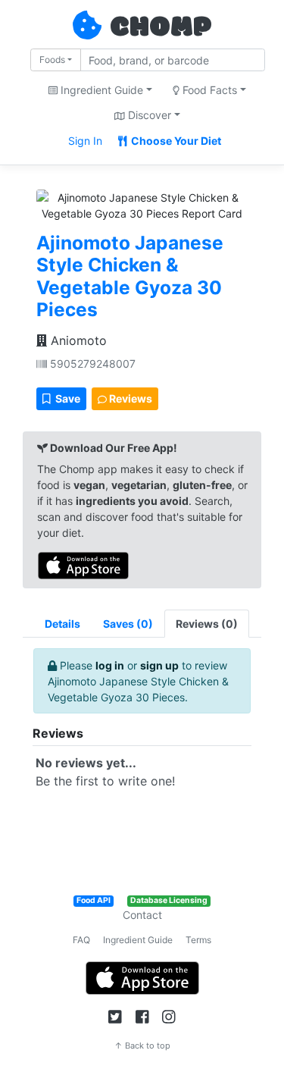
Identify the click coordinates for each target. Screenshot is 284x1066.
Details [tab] (62, 623)
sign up (159, 665)
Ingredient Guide (138, 939)
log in (109, 665)
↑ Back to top (142, 1045)
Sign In (85, 140)
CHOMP (160, 28)
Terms (198, 939)
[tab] (128, 624)
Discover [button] (148, 114)
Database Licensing (169, 900)
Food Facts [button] (208, 89)
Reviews (129, 398)
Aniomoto (77, 340)
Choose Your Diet (175, 140)
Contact (142, 914)
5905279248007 (91, 363)
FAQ (81, 939)
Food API (93, 900)
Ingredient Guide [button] (100, 89)
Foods (52, 59)
